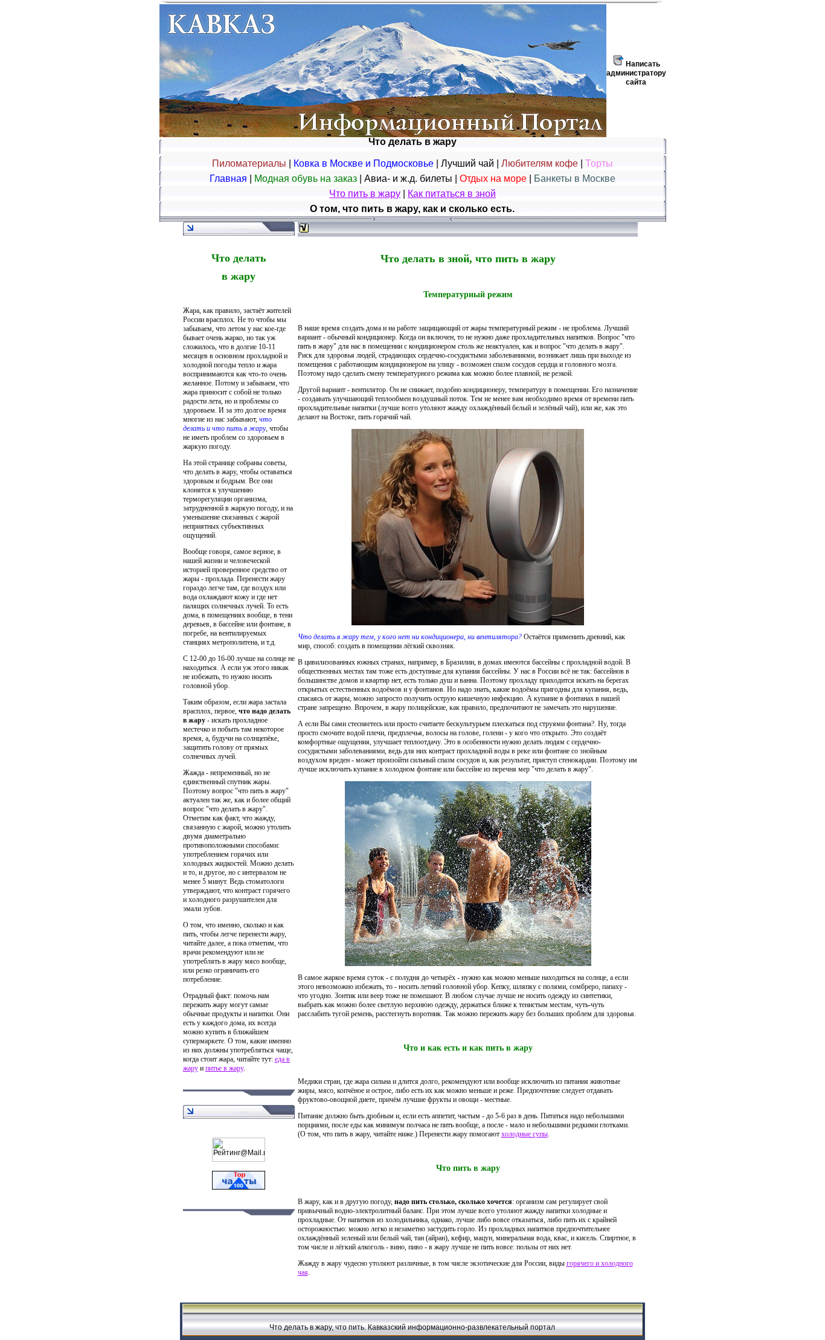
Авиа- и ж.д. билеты (409, 178)
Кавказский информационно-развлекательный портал (461, 1327)
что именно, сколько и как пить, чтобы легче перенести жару (233, 929)
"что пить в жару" (262, 791)
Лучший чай (467, 163)
